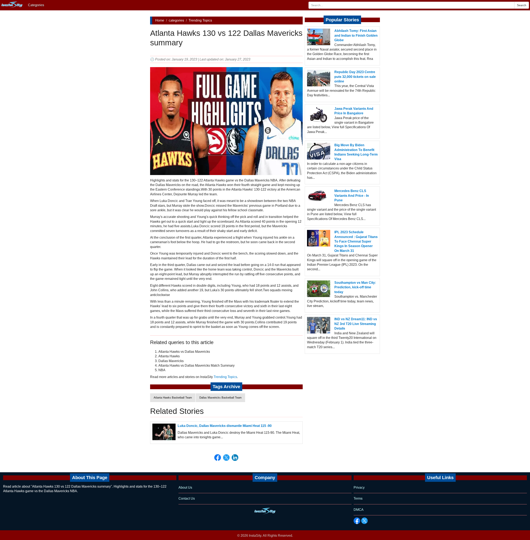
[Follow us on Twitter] (364, 520)
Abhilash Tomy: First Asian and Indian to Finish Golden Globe (356, 35)
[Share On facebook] (217, 457)
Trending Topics (200, 20)
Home (159, 20)
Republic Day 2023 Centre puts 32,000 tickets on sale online (355, 76)
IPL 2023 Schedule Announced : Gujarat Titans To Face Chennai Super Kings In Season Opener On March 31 (356, 241)
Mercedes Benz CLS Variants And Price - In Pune (351, 195)
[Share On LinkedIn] (235, 457)
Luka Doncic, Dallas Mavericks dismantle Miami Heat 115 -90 (225, 426)
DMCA (359, 509)
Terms (358, 498)
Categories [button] (36, 5)
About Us (185, 487)
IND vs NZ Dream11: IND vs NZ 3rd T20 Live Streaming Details (355, 323)
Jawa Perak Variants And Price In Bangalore (353, 111)
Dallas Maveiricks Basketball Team (220, 397)
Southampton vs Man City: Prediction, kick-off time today (355, 287)
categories (176, 20)
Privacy (359, 487)
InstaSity (255, 535)
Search (521, 5)
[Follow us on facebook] (357, 520)
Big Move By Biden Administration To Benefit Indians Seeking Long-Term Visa (356, 152)
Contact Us (186, 498)
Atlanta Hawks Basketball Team (173, 397)
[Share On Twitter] (226, 457)
